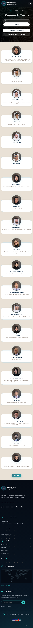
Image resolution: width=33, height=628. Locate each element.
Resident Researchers (16, 30)
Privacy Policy (26, 625)
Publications (4, 550)
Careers (3, 556)
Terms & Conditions (16, 625)
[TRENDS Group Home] (9, 3)
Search (16, 24)
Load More (16, 475)
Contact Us (5, 625)
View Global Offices (6, 585)
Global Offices (4, 553)
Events (3, 558)
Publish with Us (5, 544)
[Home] (11, 10)
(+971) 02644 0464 (6, 534)
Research (3, 547)
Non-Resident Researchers (16, 34)
